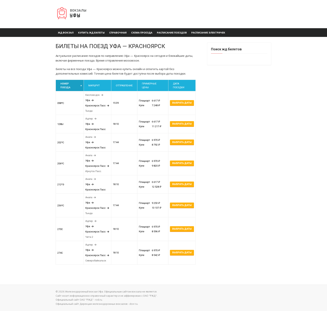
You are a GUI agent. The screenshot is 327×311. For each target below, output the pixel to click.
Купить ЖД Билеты (91, 32)
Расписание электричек (208, 32)
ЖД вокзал (66, 32)
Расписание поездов (172, 32)
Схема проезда (141, 32)
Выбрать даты (182, 102)
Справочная (118, 32)
